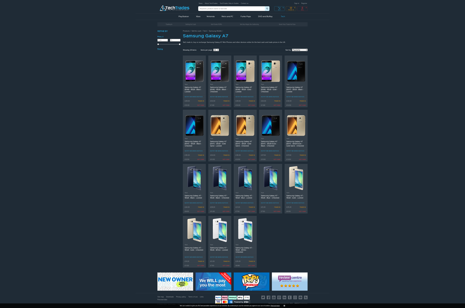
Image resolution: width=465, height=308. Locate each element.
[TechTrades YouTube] (273, 297)
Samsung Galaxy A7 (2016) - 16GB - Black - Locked (193, 89)
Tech (205, 31)
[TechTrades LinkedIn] (284, 297)
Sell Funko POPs (216, 24)
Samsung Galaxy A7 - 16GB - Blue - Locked (244, 197)
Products (186, 31)
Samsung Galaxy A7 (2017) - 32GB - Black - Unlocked (193, 143)
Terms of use (193, 297)
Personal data (162, 299)
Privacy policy (181, 297)
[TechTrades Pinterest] (279, 297)
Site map (160, 297)
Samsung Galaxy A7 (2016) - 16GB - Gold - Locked (244, 89)
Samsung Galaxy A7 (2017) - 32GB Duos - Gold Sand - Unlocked (295, 143)
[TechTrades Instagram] (295, 297)
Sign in (296, 3)
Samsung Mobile (215, 31)
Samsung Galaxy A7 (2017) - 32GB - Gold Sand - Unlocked (244, 143)
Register (304, 3)
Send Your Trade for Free (287, 24)
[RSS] (305, 297)
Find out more (275, 306)
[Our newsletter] (300, 297)
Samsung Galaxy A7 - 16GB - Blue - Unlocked (270, 197)
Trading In (169, 24)
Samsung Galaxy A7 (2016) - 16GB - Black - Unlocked (218, 89)
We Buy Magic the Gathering (249, 24)
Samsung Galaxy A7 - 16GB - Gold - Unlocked (194, 249)
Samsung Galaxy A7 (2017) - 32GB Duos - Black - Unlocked (269, 143)
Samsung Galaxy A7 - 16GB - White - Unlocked (244, 250)
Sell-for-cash (196, 31)
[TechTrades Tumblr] (289, 297)
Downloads (170, 297)
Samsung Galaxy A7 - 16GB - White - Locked (219, 249)
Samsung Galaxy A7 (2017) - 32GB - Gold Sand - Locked (218, 143)
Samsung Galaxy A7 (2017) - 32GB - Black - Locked (295, 89)
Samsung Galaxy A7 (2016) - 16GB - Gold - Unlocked (269, 89)
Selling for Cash (190, 24)
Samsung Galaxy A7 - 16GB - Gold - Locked (295, 197)
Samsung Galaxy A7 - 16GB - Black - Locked (193, 197)
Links (202, 297)
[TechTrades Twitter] (263, 297)
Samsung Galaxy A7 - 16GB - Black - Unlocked (219, 197)
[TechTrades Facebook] (268, 297)
